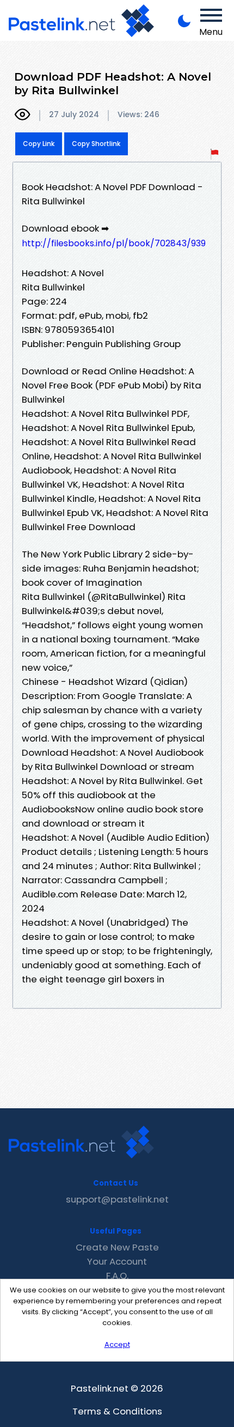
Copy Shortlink (96, 143)
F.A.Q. (117, 1275)
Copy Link (38, 143)
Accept (117, 1344)
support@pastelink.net (117, 1199)
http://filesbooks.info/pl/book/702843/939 (114, 243)
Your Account (117, 1261)
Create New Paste (117, 1247)
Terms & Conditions (117, 1411)
